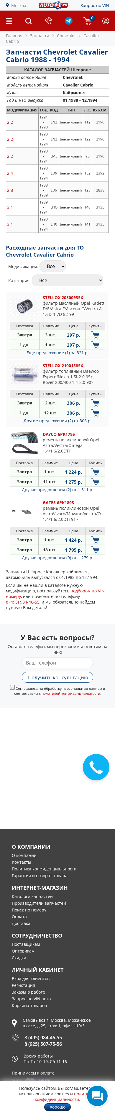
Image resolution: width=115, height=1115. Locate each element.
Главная (14, 35)
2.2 (10, 122)
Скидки (19, 957)
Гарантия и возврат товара (40, 875)
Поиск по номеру (29, 910)
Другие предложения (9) (57, 557)
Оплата (19, 916)
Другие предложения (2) (58, 420)
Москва (18, 5)
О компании (24, 855)
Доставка (21, 923)
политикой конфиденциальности (71, 693)
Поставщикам (26, 944)
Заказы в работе (28, 992)
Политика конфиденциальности (44, 869)
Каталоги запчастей (32, 896)
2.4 (10, 173)
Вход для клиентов (31, 978)
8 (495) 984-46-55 (43, 1037)
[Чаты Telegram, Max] (97, 1096)
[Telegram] (69, 23)
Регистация (23, 985)
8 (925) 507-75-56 (43, 1044)
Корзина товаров (29, 1005)
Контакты (21, 862)
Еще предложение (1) (58, 352)
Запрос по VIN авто (31, 999)
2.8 (10, 190)
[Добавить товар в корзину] (95, 334)
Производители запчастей (39, 903)
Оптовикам (23, 951)
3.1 (10, 207)
